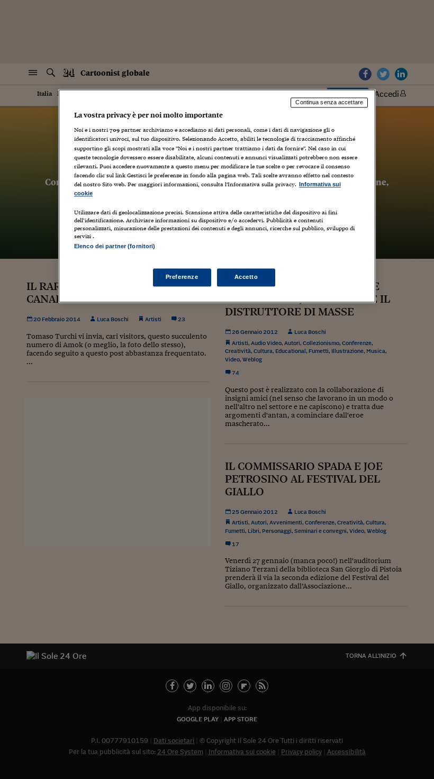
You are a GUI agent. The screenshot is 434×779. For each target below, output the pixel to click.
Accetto (246, 277)
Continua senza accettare (329, 102)
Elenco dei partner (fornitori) (114, 246)
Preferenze (182, 277)
